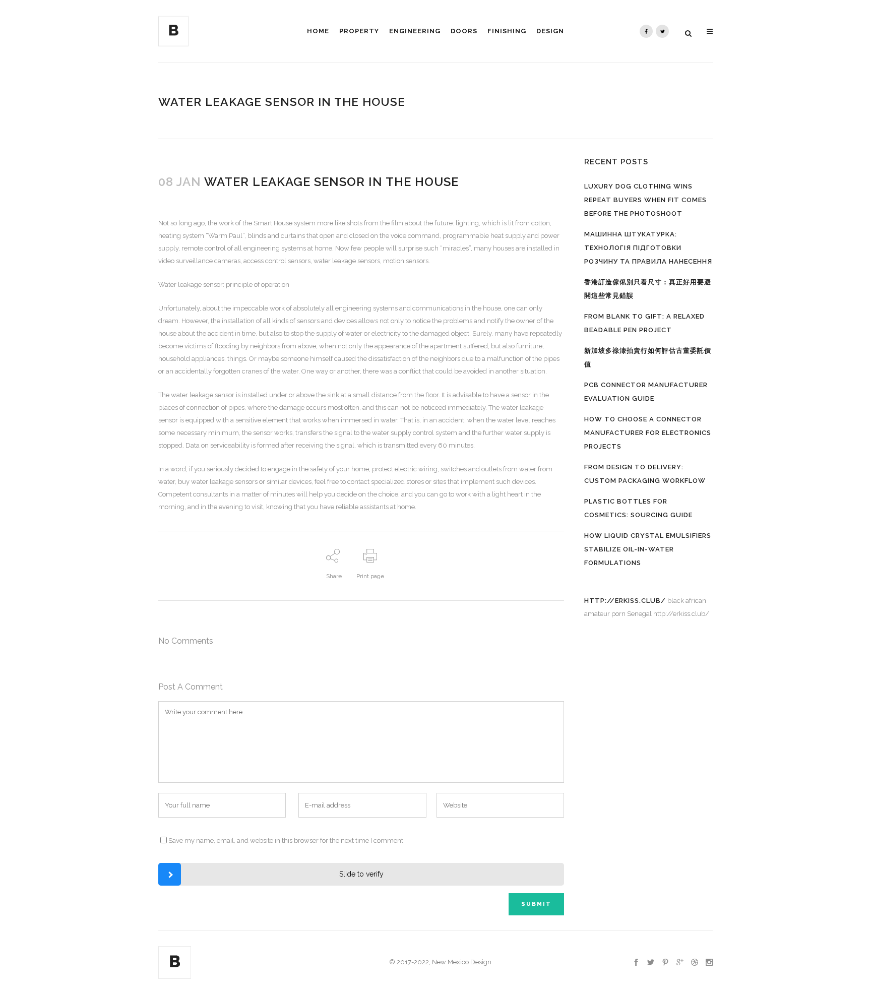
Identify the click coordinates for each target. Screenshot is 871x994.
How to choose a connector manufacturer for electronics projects (647, 432)
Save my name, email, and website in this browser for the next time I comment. (286, 840)
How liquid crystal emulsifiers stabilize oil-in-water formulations (647, 549)
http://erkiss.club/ (625, 600)
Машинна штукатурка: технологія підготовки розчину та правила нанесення (648, 247)
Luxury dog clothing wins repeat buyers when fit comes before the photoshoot (645, 199)
